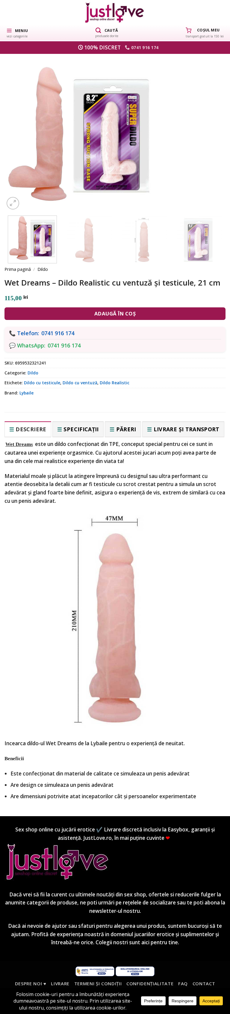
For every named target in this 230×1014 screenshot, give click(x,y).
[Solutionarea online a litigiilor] (135, 970)
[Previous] (19, 128)
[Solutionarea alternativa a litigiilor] (94, 970)
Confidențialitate (149, 983)
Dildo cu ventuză (80, 382)
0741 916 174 (57, 333)
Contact (204, 983)
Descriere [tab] (31, 429)
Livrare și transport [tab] (187, 429)
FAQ (183, 983)
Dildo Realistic (114, 382)
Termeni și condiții (98, 983)
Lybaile (26, 393)
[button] (17, 32)
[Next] (211, 128)
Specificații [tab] (81, 429)
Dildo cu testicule (42, 382)
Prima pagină (17, 269)
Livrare (60, 983)
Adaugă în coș (115, 313)
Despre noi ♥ (30, 983)
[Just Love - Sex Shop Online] (115, 12)
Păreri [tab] (126, 429)
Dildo (42, 269)
